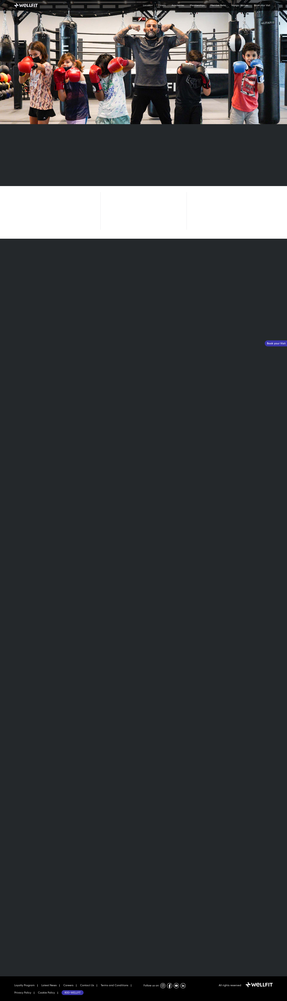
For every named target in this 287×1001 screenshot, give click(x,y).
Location (148, 5)
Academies (178, 5)
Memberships (197, 5)
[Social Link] (162, 985)
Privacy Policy (22, 992)
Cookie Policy (46, 992)
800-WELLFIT (73, 992)
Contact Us (87, 985)
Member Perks (218, 5)
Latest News (49, 985)
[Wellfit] (33, 5)
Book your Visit (262, 5)
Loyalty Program (24, 985)
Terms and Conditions (114, 985)
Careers (68, 985)
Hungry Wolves (240, 5)
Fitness (162, 5)
